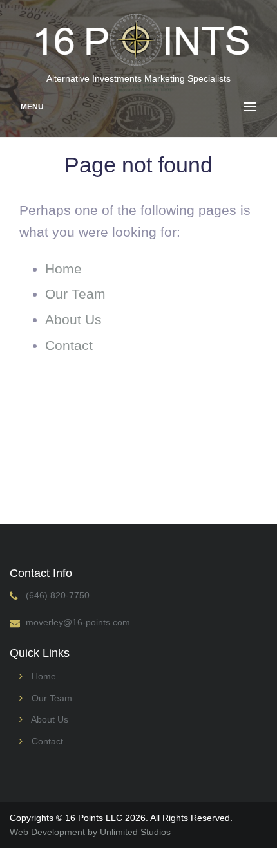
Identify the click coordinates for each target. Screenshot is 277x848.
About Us (73, 319)
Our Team (75, 293)
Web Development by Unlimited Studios (90, 832)
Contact (69, 345)
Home (63, 268)
